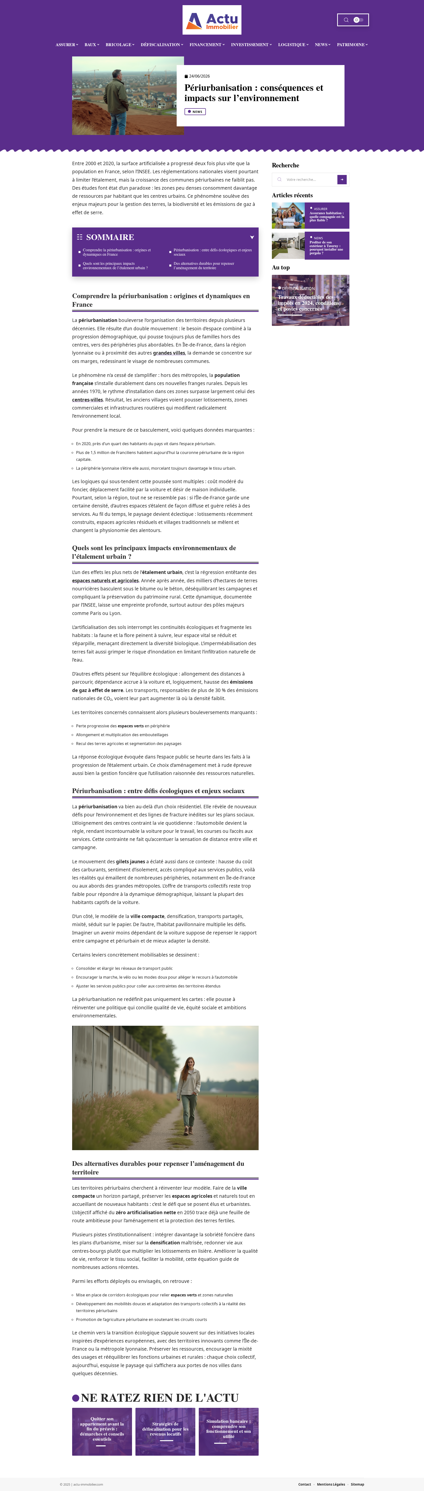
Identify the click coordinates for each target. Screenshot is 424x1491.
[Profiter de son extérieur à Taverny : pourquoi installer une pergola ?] (288, 246)
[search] (346, 20)
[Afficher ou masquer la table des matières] (194, 237)
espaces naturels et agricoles (105, 580)
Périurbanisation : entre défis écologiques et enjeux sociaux (213, 252)
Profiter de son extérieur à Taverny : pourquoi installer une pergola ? (326, 247)
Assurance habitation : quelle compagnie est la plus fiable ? (327, 216)
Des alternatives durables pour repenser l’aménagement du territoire (204, 265)
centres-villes (87, 400)
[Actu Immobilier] (212, 20)
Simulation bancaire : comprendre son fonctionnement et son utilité (228, 1429)
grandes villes (169, 353)
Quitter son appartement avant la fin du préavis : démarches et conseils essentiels (102, 1428)
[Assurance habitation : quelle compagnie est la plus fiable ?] (288, 215)
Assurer (320, 209)
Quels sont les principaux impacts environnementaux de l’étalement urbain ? (115, 265)
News (197, 112)
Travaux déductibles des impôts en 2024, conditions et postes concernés (308, 303)
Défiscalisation (298, 288)
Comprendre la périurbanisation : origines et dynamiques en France (117, 252)
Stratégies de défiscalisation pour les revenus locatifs (165, 1429)
